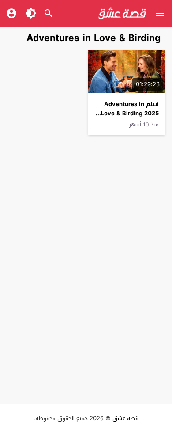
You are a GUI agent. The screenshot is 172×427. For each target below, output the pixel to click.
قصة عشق (125, 418)
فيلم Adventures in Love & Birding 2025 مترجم (130, 113)
